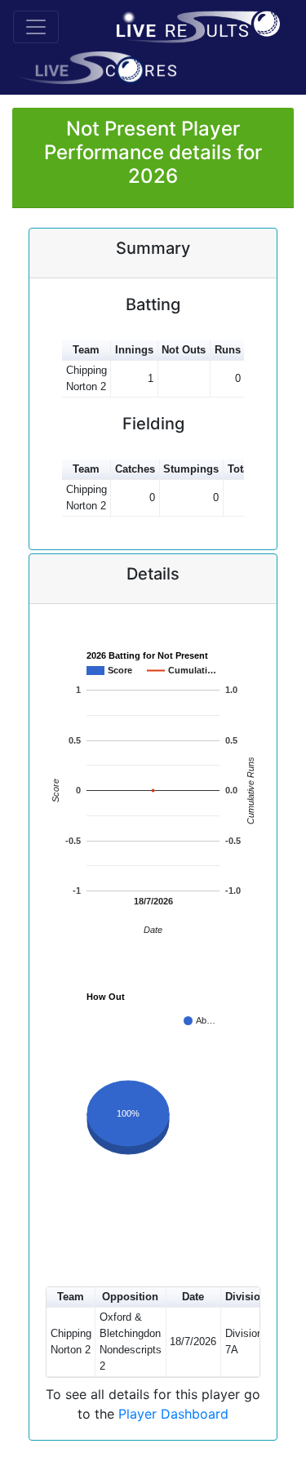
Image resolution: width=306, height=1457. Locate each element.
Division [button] (246, 1296)
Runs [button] (228, 350)
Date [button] (193, 1296)
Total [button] (240, 469)
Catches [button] (135, 469)
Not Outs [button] (184, 350)
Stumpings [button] (191, 469)
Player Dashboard (173, 1414)
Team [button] (86, 350)
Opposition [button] (130, 1296)
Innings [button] (134, 350)
